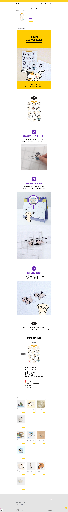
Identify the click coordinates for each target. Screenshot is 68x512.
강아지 (42, 3)
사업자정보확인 (25, 502)
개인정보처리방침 (21, 502)
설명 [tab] (18, 28)
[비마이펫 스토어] (17, 3)
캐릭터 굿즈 (18, 10)
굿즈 (48, 3)
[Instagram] (22, 504)
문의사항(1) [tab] (23, 28)
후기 (50, 3)
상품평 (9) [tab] (20, 28)
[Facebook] (21, 504)
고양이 (45, 3)
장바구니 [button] (23, 427)
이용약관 (17, 502)
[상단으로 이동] (66, 508)
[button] (26, 12)
